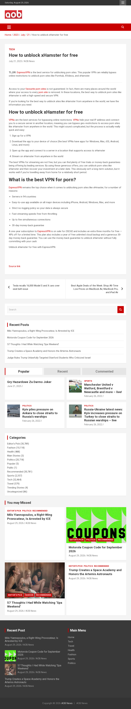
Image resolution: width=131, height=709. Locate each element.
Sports (88, 381)
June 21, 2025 (14, 386)
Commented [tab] (104, 371)
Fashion (11, 447)
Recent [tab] (63, 371)
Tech (12, 49)
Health (10, 451)
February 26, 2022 (93, 396)
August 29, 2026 (15, 523)
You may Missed (19, 503)
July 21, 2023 (15, 61)
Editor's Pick (13, 443)
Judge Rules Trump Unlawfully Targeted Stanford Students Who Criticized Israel (49, 357)
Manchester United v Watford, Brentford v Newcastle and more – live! (103, 388)
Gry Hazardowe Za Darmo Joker (29, 382)
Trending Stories (15, 487)
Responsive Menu (122, 2)
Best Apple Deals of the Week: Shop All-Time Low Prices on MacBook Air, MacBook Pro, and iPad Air (94, 289)
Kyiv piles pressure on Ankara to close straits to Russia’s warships (40, 413)
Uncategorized (14, 491)
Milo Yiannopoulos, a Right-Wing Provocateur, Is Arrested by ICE (40, 330)
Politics (26, 406)
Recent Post (16, 630)
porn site (43, 92)
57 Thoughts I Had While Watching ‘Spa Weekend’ (33, 344)
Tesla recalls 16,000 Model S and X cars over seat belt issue (36, 287)
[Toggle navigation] (9, 27)
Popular (11, 463)
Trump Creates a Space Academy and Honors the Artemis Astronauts (44, 351)
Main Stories (13, 455)
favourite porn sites (36, 88)
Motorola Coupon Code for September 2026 (30, 337)
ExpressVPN (23, 72)
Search (120, 309)
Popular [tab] (24, 371)
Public (10, 467)
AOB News (29, 61)
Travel (10, 483)
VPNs (12, 119)
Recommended (15, 471)
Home (71, 637)
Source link (14, 266)
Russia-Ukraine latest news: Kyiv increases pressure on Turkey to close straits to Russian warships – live (103, 415)
